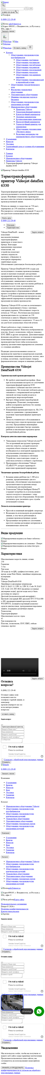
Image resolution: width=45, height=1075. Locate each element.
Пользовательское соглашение (14, 904)
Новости (9, 141)
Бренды (9, 785)
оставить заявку (8, 714)
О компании (11, 139)
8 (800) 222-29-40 (8, 19)
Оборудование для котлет (27, 72)
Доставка (10, 144)
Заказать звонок (8, 31)
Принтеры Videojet (24, 109)
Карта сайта (19, 899)
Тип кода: (5, 569)
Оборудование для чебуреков (28, 65)
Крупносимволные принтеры (28, 119)
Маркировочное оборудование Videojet (22, 806)
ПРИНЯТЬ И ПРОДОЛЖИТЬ (13, 1068)
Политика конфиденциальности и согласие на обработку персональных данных (21, 1070)
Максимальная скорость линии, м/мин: (17, 559)
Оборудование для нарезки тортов (20, 823)
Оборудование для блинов (27, 60)
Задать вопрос (37, 232)
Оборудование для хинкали (28, 62)
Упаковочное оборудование (18, 818)
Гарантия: (5, 564)
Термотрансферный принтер (28, 112)
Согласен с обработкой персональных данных (23, 759)
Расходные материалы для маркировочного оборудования (29, 135)
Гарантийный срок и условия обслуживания (25, 146)
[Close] (2, 724)
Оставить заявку (20, 48)
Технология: (6, 611)
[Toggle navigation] (30, 47)
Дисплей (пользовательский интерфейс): (18, 596)
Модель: (4, 579)
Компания (5, 833)
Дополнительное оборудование (24, 94)
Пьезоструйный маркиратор (28, 122)
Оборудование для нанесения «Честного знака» (28, 130)
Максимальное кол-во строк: (13, 616)
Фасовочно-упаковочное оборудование (21, 90)
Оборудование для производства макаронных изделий (25, 103)
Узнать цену (6, 218)
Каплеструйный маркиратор (28, 114)
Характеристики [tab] (13, 228)
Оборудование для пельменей (28, 70)
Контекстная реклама (10, 911)
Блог (8, 790)
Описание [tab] (10, 225)
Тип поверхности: (8, 621)
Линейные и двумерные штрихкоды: (16, 584)
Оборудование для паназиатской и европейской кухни (30, 81)
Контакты (10, 149)
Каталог (9, 52)
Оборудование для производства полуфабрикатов (25, 56)
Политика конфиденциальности (14, 909)
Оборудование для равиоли (27, 67)
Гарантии (10, 795)
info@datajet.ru (15, 24)
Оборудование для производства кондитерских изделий (20, 815)
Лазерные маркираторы (26, 117)
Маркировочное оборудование (24, 107)
